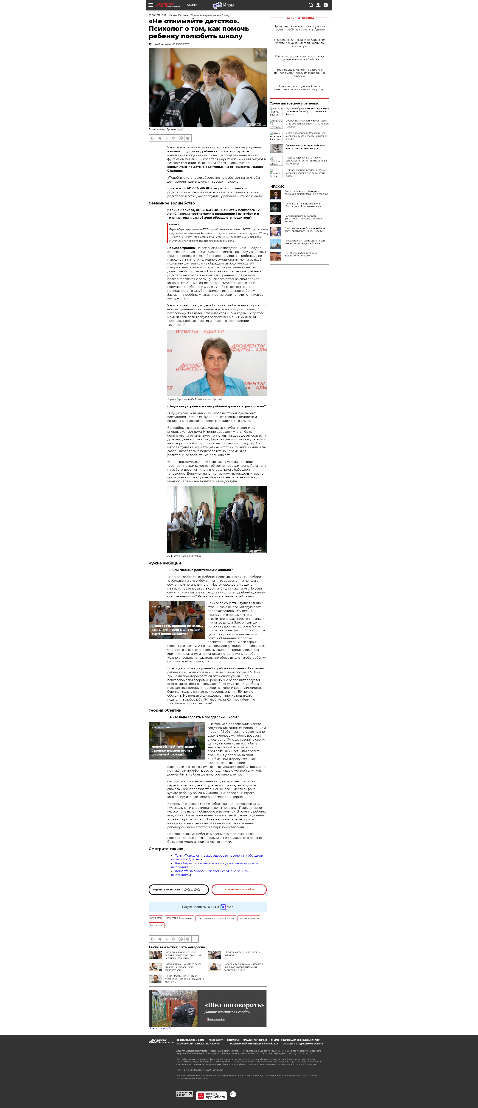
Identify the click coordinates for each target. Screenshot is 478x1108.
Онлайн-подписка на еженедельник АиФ (295, 1040)
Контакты (233, 1040)
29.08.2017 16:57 (157, 15)
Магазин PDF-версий (255, 1040)
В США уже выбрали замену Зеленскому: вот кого (301, 254)
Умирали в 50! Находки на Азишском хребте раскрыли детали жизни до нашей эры (299, 43)
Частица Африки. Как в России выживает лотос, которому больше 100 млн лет (306, 160)
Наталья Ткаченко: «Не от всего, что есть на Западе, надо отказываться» (183, 967)
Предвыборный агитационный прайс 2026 (253, 1044)
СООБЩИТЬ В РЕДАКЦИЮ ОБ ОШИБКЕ (303, 1044)
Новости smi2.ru (161, 1028)
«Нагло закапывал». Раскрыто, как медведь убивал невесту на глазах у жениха (307, 136)
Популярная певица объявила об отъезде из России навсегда (303, 205)
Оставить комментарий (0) (239, 889)
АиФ (180, 129)
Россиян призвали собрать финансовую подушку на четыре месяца (303, 219)
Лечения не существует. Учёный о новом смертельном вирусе (305, 147)
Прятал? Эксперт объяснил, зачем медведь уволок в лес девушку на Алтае (305, 173)
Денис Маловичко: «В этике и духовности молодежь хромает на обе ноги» (184, 979)
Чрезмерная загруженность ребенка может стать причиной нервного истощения (183, 955)
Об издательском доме (190, 1040)
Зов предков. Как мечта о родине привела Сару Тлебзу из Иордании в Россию (299, 73)
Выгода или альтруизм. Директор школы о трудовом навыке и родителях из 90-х (243, 967)
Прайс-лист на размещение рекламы (198, 1044)
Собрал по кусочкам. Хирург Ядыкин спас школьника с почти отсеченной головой (307, 123)
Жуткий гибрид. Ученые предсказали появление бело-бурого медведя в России (307, 111)
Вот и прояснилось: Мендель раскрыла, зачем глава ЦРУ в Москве (306, 192)
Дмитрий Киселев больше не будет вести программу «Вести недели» (305, 229)
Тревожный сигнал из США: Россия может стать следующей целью (305, 242)
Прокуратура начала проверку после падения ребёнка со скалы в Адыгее (299, 28)
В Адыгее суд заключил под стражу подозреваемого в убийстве (299, 58)
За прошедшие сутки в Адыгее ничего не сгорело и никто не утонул (299, 88)
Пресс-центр (216, 1040)
